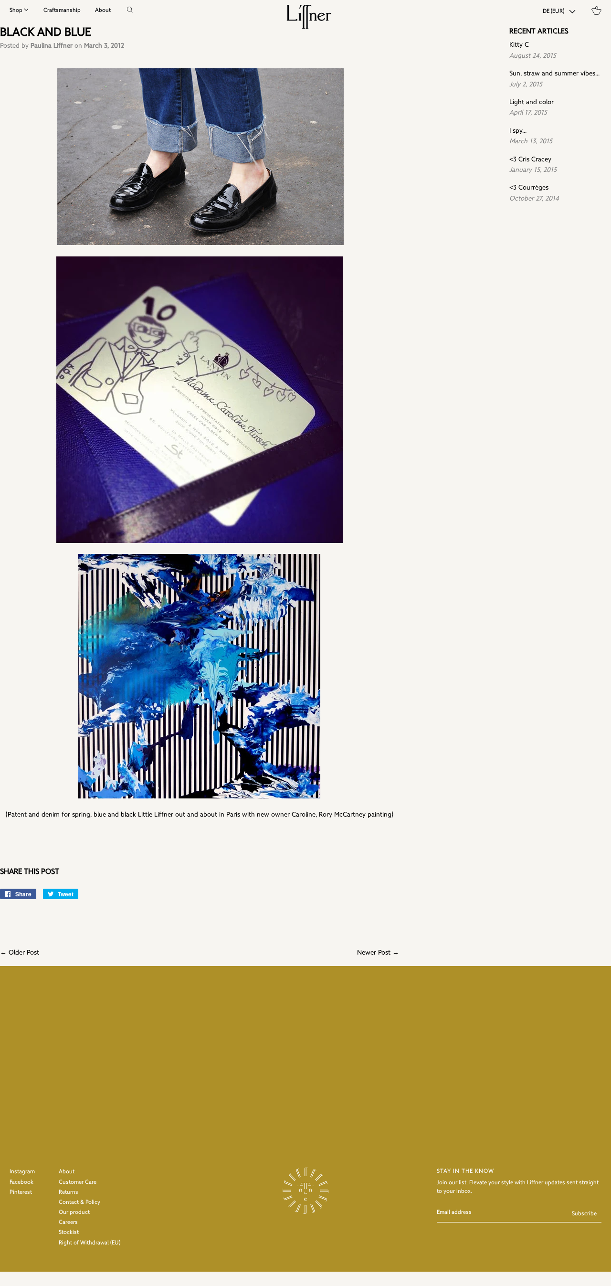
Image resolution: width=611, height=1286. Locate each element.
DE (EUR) (553, 11)
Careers (68, 1222)
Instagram (22, 1172)
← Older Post (19, 953)
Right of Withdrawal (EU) (89, 1243)
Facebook (21, 1182)
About (103, 10)
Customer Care (77, 1182)
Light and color (531, 102)
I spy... (518, 131)
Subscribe (584, 1214)
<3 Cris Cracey (530, 160)
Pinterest (21, 1192)
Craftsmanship (62, 10)
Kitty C (519, 45)
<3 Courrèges (528, 188)
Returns (68, 1192)
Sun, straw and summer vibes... (554, 74)
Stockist (69, 1232)
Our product (74, 1212)
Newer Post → (378, 953)
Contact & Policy (79, 1202)
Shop (16, 10)
